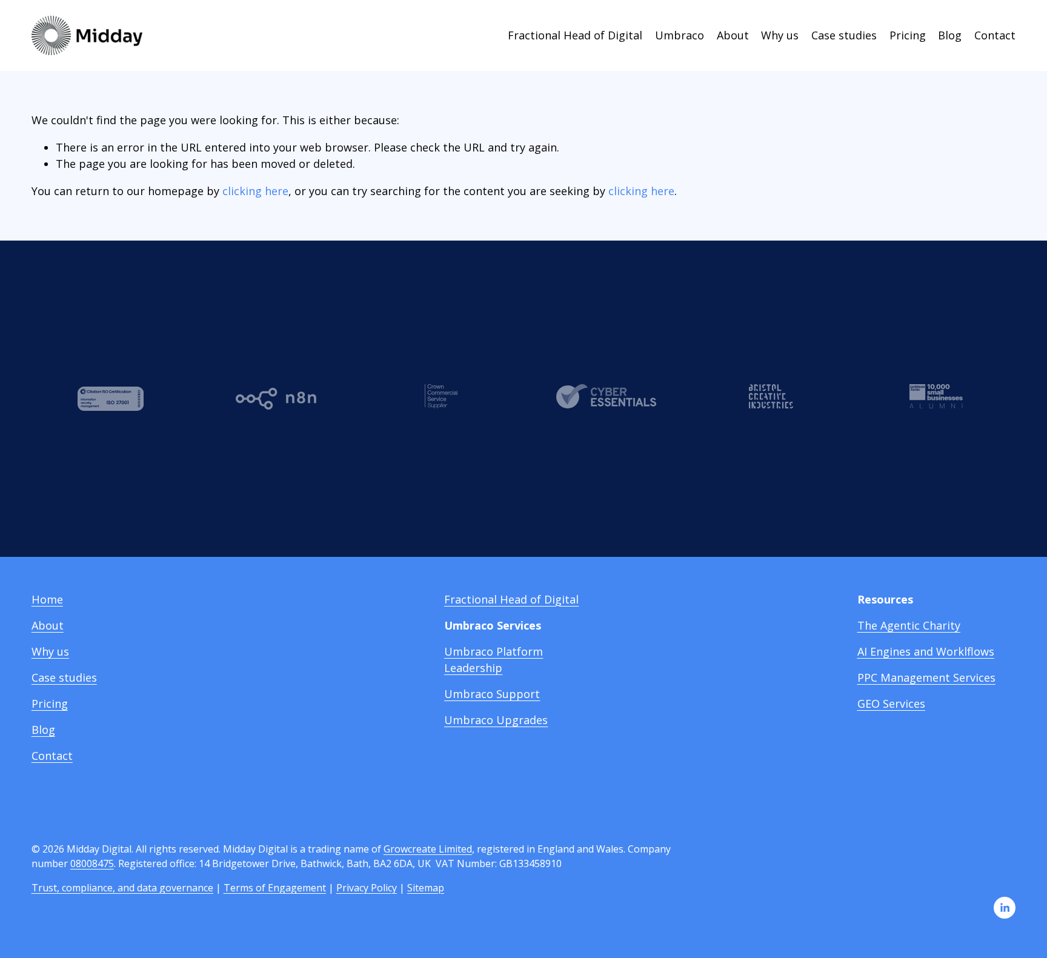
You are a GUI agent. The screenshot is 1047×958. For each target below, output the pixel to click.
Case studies (844, 35)
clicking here (255, 191)
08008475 (92, 863)
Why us (780, 35)
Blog (950, 35)
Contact (994, 35)
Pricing (907, 35)
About (733, 35)
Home (47, 599)
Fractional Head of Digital (575, 35)
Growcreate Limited (428, 849)
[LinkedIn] (1004, 908)
